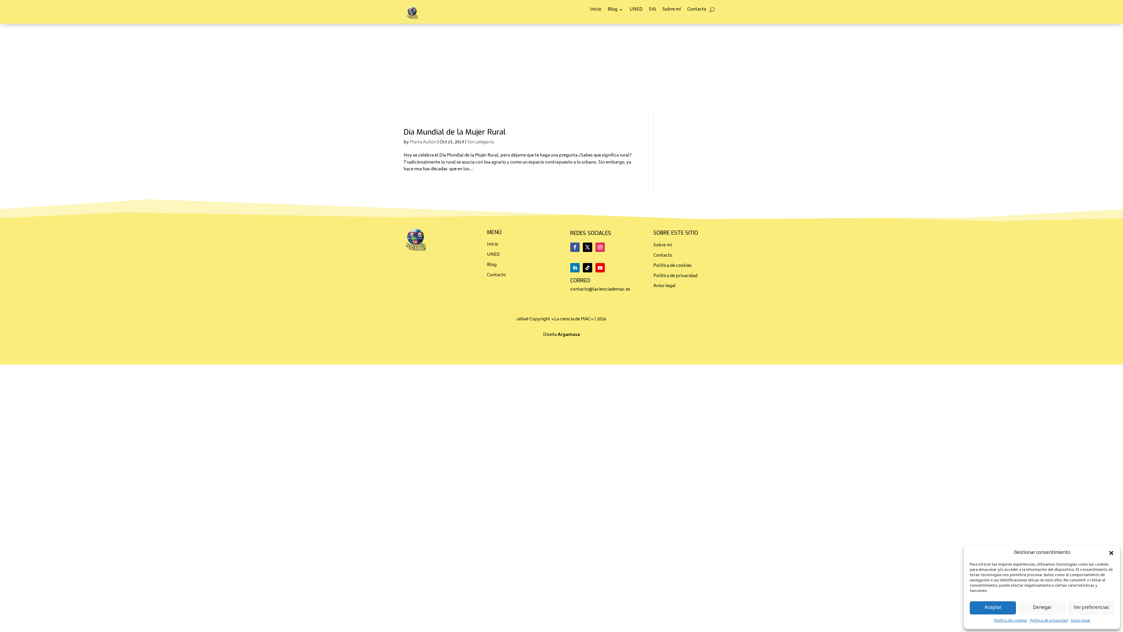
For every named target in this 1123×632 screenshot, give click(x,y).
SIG (652, 10)
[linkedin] (575, 267)
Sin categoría (480, 142)
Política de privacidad (1049, 621)
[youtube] (600, 267)
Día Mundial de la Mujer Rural (455, 132)
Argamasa (569, 335)
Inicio (595, 10)
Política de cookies (1010, 621)
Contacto (696, 10)
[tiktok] (587, 267)
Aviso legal (1080, 621)
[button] (1111, 553)
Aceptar (992, 608)
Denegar (1042, 608)
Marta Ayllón (423, 142)
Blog (612, 10)
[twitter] (587, 247)
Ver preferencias (1091, 608)
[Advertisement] (561, 68)
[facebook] (575, 247)
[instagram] (600, 247)
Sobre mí (671, 10)
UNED (636, 10)
